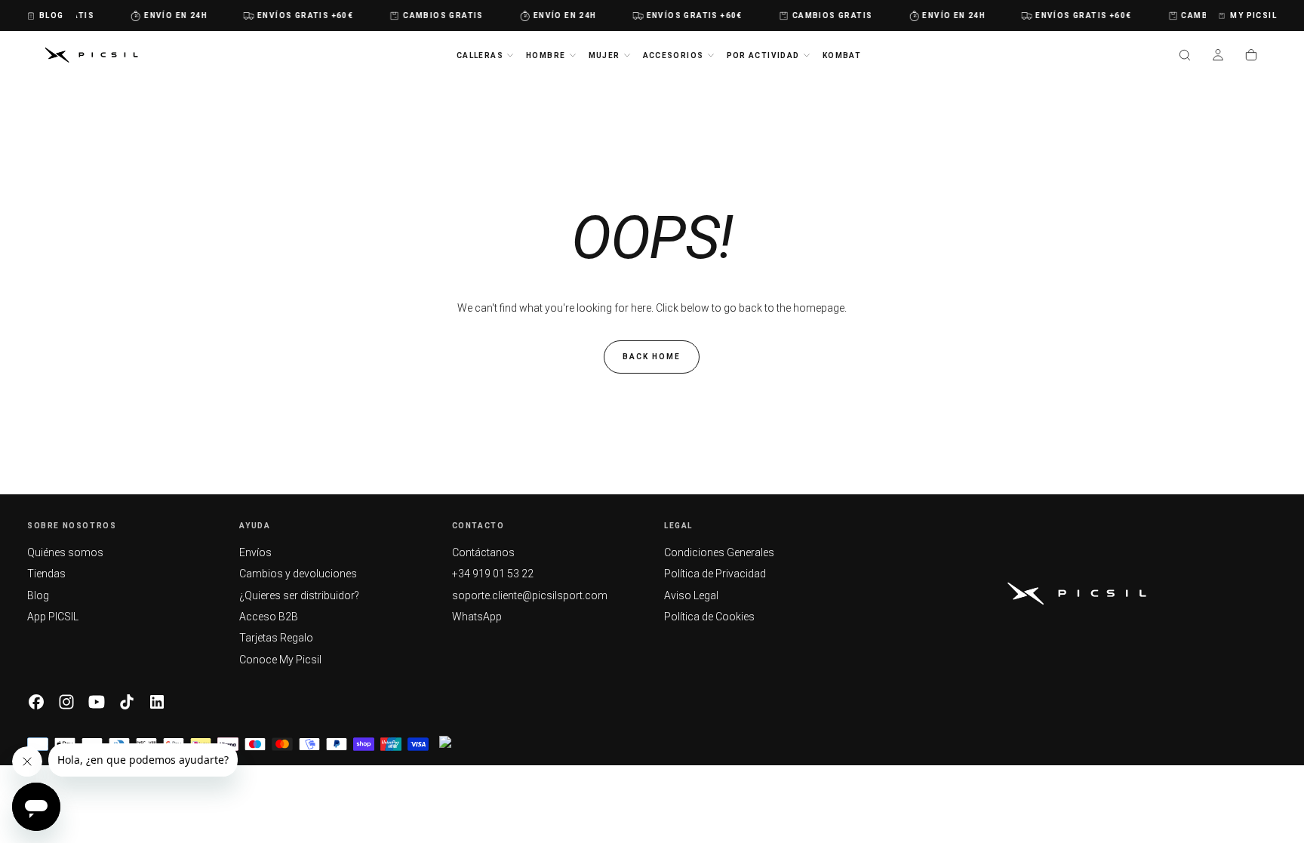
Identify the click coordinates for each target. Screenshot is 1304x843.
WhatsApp (477, 617)
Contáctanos (483, 552)
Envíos (255, 552)
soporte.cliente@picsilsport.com (529, 595)
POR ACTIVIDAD (763, 55)
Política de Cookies (709, 617)
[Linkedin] (157, 702)
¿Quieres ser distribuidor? (299, 595)
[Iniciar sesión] (1218, 56)
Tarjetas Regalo (276, 638)
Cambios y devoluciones (298, 574)
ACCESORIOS (673, 55)
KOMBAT (842, 55)
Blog (38, 595)
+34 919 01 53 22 (493, 574)
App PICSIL (52, 617)
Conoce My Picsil (280, 660)
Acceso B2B (268, 617)
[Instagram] (66, 702)
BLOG (51, 15)
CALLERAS (480, 55)
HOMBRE (545, 55)
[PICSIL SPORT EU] (1076, 593)
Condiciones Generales (719, 552)
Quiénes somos (65, 552)
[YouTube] (97, 702)
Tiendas (46, 574)
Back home (652, 356)
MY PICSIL (1253, 15)
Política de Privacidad (715, 574)
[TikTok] (127, 702)
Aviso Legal (691, 595)
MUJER (604, 55)
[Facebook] (36, 702)
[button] (1184, 56)
